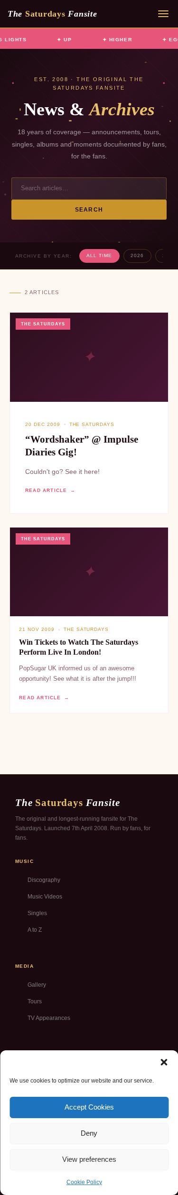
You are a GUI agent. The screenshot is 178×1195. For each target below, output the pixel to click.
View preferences (89, 1159)
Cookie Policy (84, 1182)
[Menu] (163, 14)
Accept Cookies (89, 1107)
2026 (137, 255)
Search (89, 210)
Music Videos (45, 896)
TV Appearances (49, 1018)
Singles (37, 913)
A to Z (35, 929)
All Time (99, 255)
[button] (164, 1062)
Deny (89, 1133)
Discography (44, 880)
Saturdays (52, 14)
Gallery (37, 985)
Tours (35, 1001)
